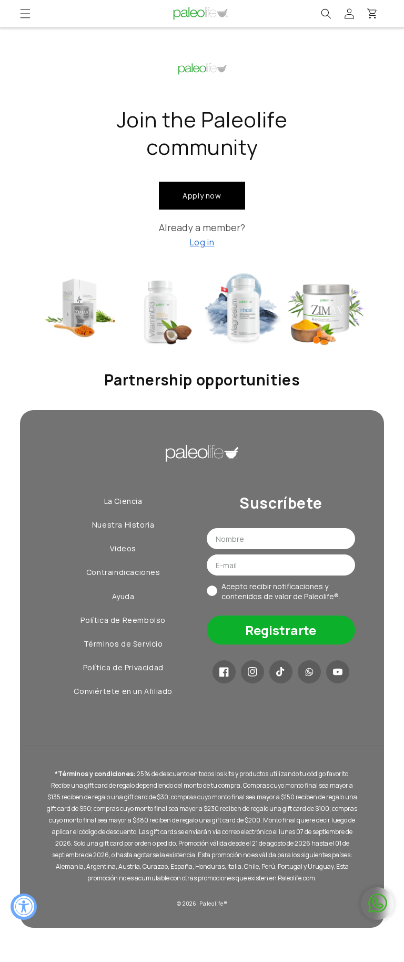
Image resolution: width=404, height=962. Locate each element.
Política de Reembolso (123, 620)
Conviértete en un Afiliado (123, 691)
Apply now (202, 196)
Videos (123, 548)
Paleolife (211, 903)
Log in (202, 242)
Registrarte (280, 630)
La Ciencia (123, 501)
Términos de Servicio (123, 644)
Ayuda (123, 596)
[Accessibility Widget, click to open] (24, 907)
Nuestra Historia (123, 525)
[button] (25, 13)
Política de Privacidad (123, 667)
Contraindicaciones (123, 572)
